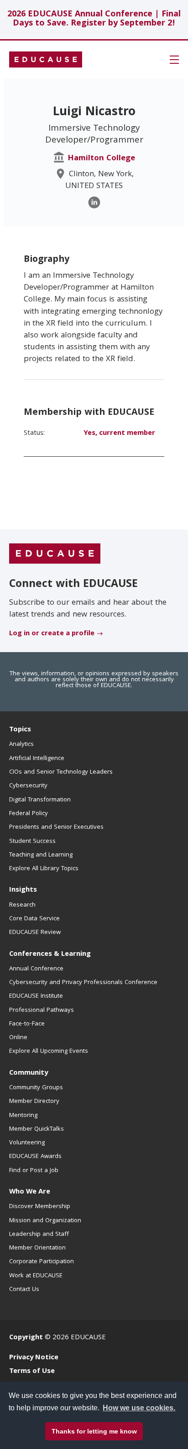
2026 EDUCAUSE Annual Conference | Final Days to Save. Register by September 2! (94, 19)
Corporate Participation (41, 1262)
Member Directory (34, 1102)
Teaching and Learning (41, 855)
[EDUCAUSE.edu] (45, 59)
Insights (23, 890)
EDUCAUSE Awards (35, 1157)
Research (22, 905)
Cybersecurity (28, 786)
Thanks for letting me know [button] (94, 1431)
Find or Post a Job (33, 1171)
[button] (174, 60)
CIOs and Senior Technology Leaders (61, 772)
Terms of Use (32, 1372)
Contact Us (24, 1290)
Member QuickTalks (36, 1129)
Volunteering (27, 1143)
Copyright (26, 1338)
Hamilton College (101, 158)
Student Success (32, 842)
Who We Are (29, 1192)
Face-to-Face (27, 1024)
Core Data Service (34, 919)
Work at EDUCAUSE (36, 1276)
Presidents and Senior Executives (56, 827)
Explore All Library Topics (43, 869)
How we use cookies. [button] (139, 1408)
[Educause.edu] (54, 554)
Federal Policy (28, 814)
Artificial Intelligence (36, 759)
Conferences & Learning (50, 954)
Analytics (21, 745)
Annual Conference (36, 969)
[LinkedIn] (94, 202)
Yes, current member (119, 433)
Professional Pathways (41, 1010)
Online (18, 1038)
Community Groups (36, 1088)
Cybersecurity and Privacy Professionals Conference (83, 983)
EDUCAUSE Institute (36, 996)
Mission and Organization (45, 1221)
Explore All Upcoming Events (48, 1051)
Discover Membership (39, 1207)
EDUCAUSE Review (35, 933)
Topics (20, 730)
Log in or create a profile (51, 634)
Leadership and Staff (39, 1235)
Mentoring (23, 1116)
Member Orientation (37, 1248)
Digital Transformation (40, 800)
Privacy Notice (33, 1358)
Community (28, 1073)
